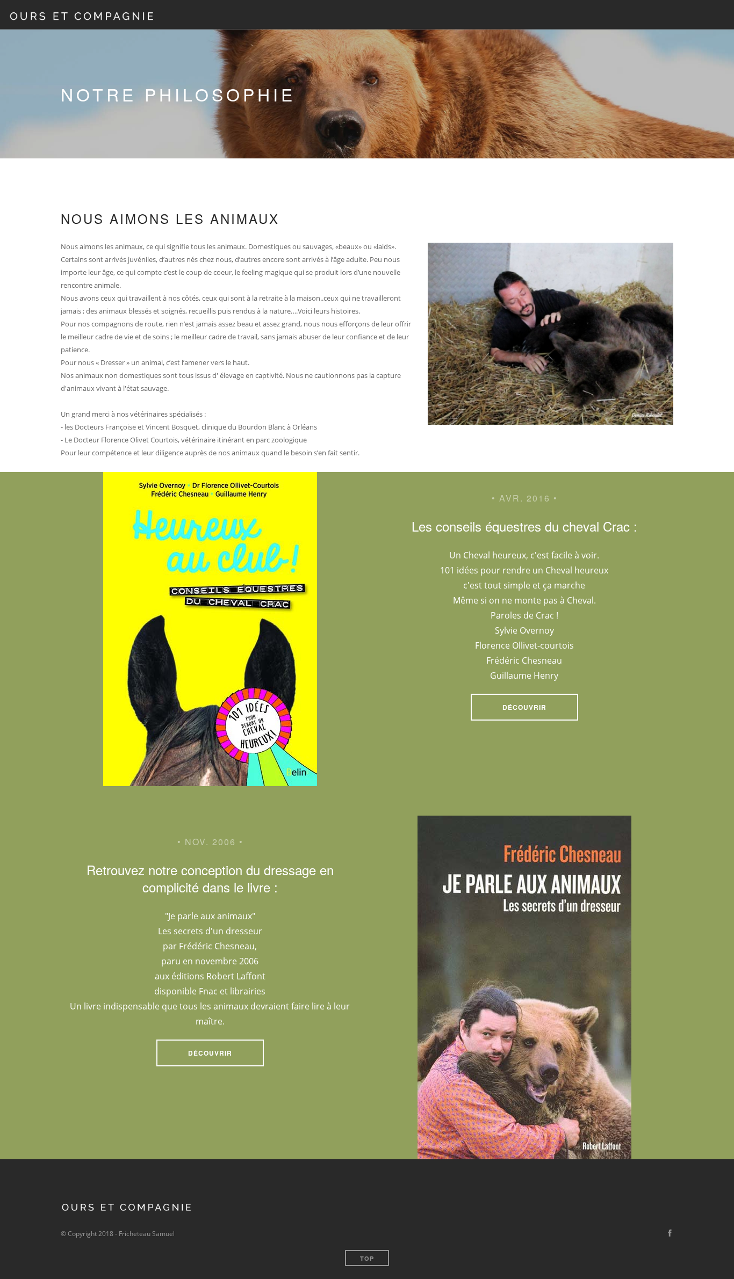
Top (367, 1258)
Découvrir (524, 707)
